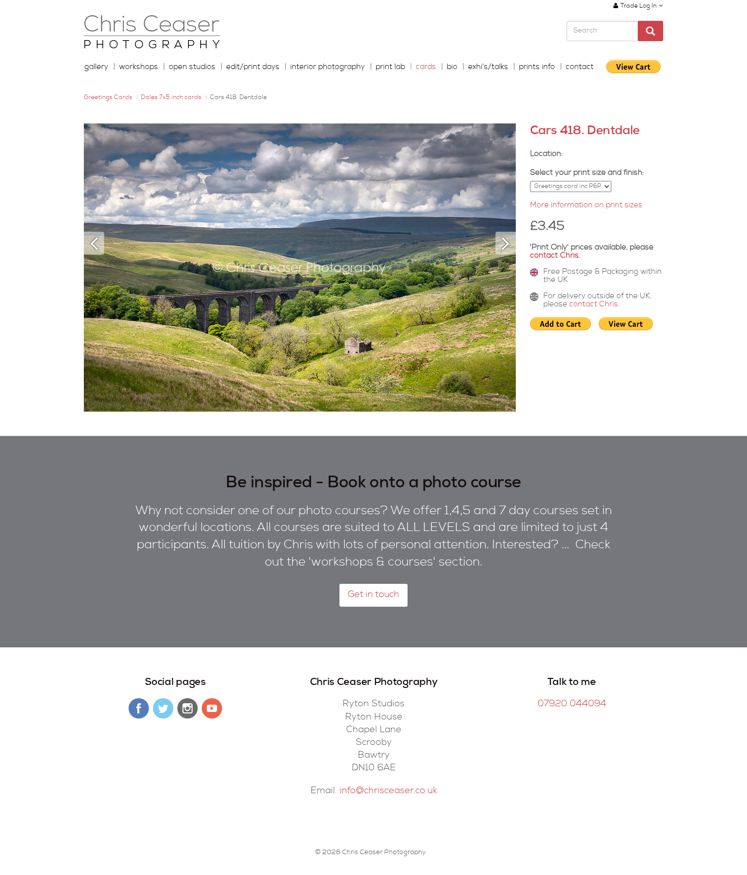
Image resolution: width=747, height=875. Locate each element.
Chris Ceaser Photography (152, 32)
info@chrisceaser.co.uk (388, 791)
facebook (139, 708)
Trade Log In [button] (638, 7)
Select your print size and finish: (587, 173)
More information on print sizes (586, 205)
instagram (187, 708)
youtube (212, 708)
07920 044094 (572, 704)
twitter (163, 708)
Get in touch (373, 595)
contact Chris (554, 256)
